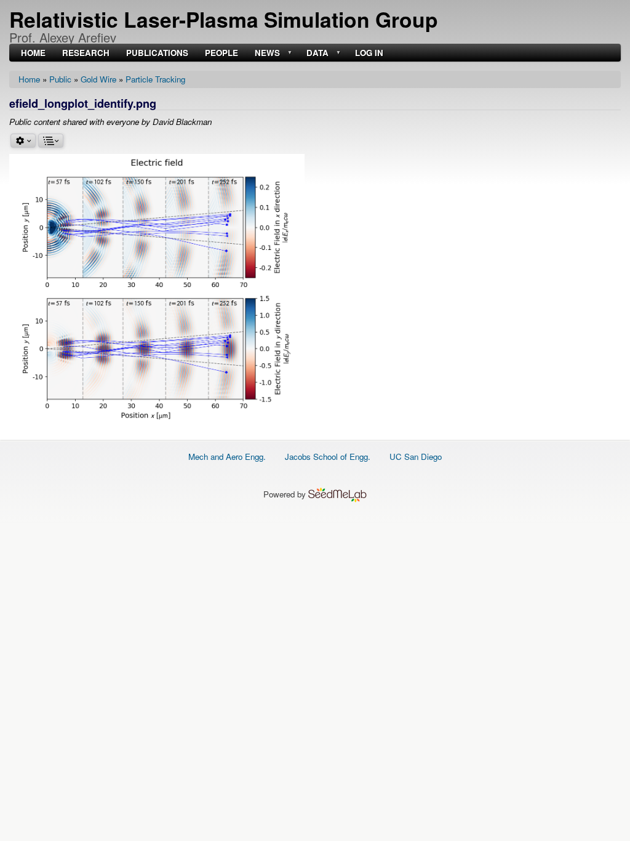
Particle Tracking (155, 79)
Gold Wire (98, 79)
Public (60, 79)
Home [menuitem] (33, 53)
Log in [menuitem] (369, 53)
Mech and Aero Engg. (227, 456)
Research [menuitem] (86, 53)
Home (29, 79)
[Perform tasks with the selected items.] (23, 141)
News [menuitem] (266, 53)
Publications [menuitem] (157, 53)
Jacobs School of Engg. (327, 456)
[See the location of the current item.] (50, 141)
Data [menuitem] (316, 53)
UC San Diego (415, 456)
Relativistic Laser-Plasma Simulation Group (223, 19)
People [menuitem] (221, 53)
